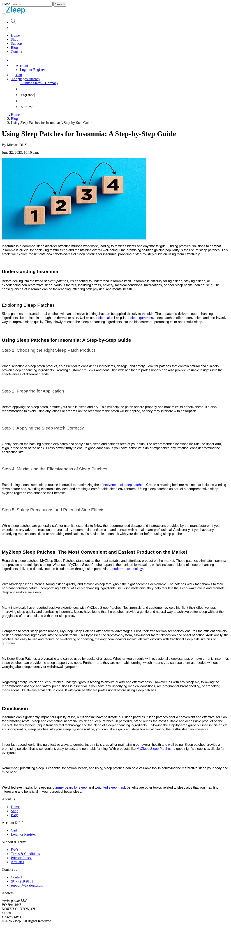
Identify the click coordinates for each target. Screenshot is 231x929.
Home (15, 35)
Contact (16, 51)
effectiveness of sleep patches (122, 485)
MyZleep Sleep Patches (154, 748)
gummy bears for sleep (70, 787)
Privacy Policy (21, 858)
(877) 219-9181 (22, 881)
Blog (14, 47)
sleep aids (105, 318)
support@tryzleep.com (27, 885)
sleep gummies (141, 318)
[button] (19, 65)
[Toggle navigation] (3, 14)
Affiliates (17, 862)
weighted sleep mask (110, 787)
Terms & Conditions (25, 854)
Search (60, 4)
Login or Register (32, 70)
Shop (14, 39)
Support (16, 43)
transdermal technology (126, 569)
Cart (14, 830)
